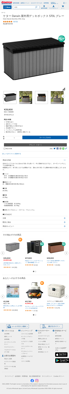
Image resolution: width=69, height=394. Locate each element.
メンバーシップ (26, 331)
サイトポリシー (47, 376)
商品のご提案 (8, 359)
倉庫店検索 (58, 336)
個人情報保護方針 (35, 376)
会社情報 (6, 334)
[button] (37, 7)
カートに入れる (45, 137)
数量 (3, 138)
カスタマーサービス (44, 336)
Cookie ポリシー (59, 376)
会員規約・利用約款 (21, 376)
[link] (54, 148)
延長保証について (43, 352)
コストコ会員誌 (25, 361)
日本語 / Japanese (53, 3)
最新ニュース (8, 336)
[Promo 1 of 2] (33, 271)
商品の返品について (44, 344)
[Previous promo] (4, 96)
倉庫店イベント (59, 338)
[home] (6, 2)
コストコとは (9, 331)
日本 (64, 3)
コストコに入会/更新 (27, 334)
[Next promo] (63, 96)
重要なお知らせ (42, 338)
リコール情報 (42, 341)
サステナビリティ (9, 347)
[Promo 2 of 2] (35, 271)
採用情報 (6, 339)
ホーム (3, 12)
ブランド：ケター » (35, 145)
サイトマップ (9, 376)
